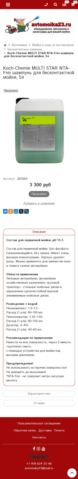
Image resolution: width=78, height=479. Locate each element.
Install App (39, 457)
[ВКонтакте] (5, 211)
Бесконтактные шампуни (24, 49)
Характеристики (39, 394)
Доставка (45, 430)
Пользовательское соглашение (39, 423)
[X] (21, 211)
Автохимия (19, 45)
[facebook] (34, 449)
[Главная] (5, 45)
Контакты (39, 437)
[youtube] (43, 449)
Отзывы (39, 403)
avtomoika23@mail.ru (39, 468)
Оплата (59, 430)
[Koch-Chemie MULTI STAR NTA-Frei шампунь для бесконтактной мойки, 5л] (39, 130)
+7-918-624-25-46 (39, 464)
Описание (39, 232)
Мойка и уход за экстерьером (53, 45)
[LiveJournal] (26, 211)
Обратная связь (25, 430)
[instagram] (38, 449)
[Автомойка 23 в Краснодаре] (39, 24)
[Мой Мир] (16, 211)
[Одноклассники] (10, 211)
